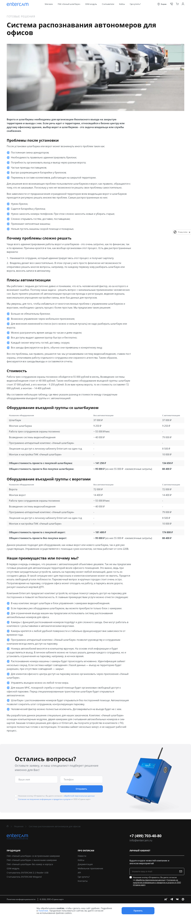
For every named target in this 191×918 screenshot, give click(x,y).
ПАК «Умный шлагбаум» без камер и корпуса (30, 864)
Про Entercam (86, 850)
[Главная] (8, 826)
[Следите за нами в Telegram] (171, 899)
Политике (43, 910)
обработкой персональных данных (79, 796)
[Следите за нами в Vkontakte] (177, 899)
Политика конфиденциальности (21, 899)
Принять (138, 910)
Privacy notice (182, 232)
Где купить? (135, 4)
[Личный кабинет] (183, 4)
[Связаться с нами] (171, 4)
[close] (189, 232)
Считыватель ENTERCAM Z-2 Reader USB (27, 872)
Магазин (49, 4)
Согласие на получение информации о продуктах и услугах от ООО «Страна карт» (157, 882)
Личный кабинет (140, 850)
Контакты (83, 881)
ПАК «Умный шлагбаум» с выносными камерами (32, 860)
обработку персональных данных (150, 880)
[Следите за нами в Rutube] (166, 899)
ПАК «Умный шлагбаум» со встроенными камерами (33, 855)
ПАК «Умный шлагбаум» (69, 4)
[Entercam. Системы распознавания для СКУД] (18, 4)
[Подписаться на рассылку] (181, 871)
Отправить (81, 788)
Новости (82, 855)
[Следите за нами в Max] (183, 899)
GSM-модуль (91, 4)
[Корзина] (177, 4)
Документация (85, 864)
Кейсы (122, 4)
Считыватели (108, 4)
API (79, 872)
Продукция (13, 850)
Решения (18, 826)
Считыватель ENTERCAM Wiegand (24, 876)
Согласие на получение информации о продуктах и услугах (44, 799)
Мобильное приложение (90, 868)
